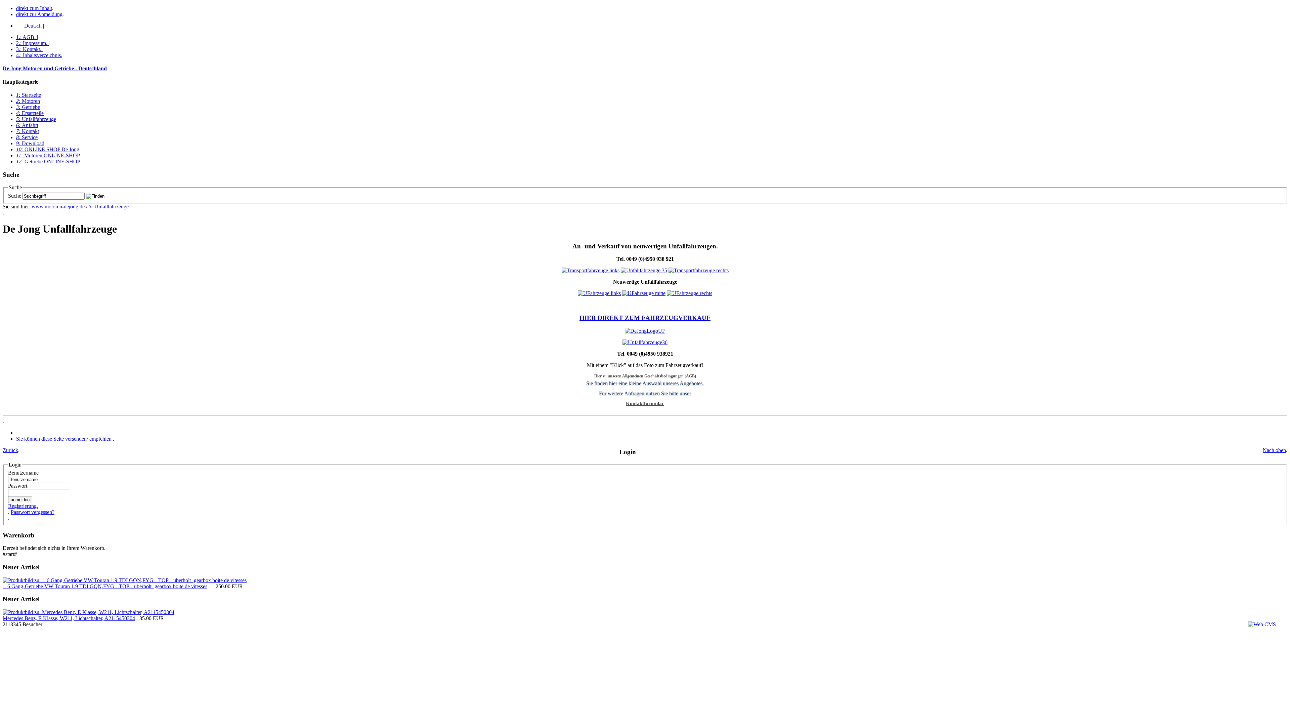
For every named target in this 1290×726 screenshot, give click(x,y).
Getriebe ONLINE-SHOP (48, 161)
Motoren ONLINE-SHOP (48, 155)
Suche (14, 196)
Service (27, 137)
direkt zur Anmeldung (39, 14)
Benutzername (23, 473)
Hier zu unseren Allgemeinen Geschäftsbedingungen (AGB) (645, 376)
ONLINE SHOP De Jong (47, 149)
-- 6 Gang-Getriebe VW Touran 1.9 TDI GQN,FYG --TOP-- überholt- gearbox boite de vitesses (105, 586)
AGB (26, 37)
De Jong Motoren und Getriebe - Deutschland (55, 68)
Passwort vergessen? (32, 512)
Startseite (28, 95)
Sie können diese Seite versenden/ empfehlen (64, 439)
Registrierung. (23, 506)
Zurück (10, 450)
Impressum (31, 43)
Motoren (28, 101)
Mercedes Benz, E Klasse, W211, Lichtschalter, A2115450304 (69, 618)
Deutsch (33, 26)
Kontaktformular (645, 403)
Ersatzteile (30, 113)
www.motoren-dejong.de (58, 206)
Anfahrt (27, 125)
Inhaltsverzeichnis (39, 55)
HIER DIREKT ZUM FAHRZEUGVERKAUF (645, 317)
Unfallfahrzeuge (36, 119)
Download (30, 143)
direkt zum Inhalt (34, 8)
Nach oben (1274, 450)
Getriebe (28, 107)
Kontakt (28, 49)
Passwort (17, 486)
